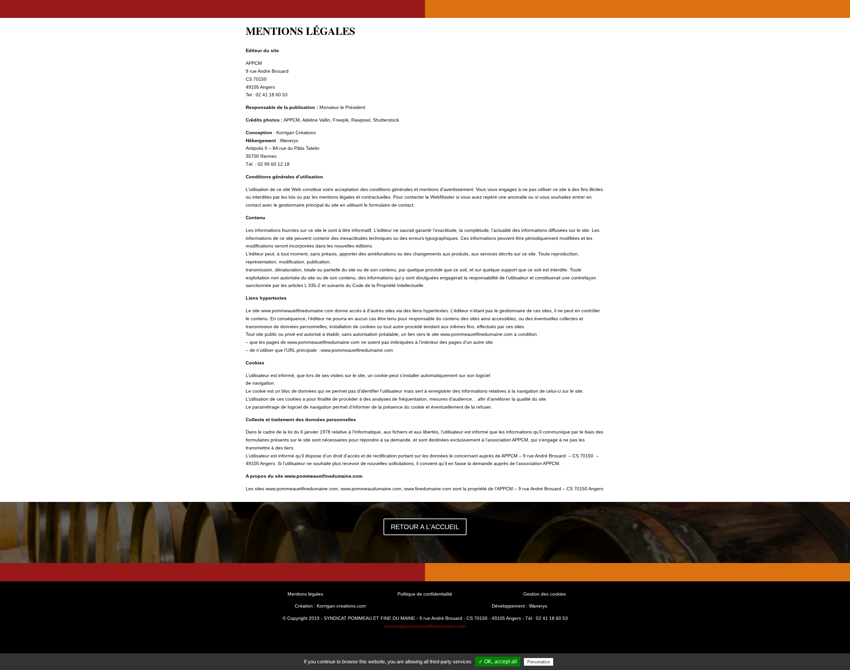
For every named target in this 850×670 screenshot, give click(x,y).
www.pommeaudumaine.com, (372, 488)
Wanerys (289, 140)
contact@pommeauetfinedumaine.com (425, 626)
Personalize (538, 661)
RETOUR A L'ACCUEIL (425, 526)
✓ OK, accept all (497, 661)
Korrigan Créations (296, 132)
